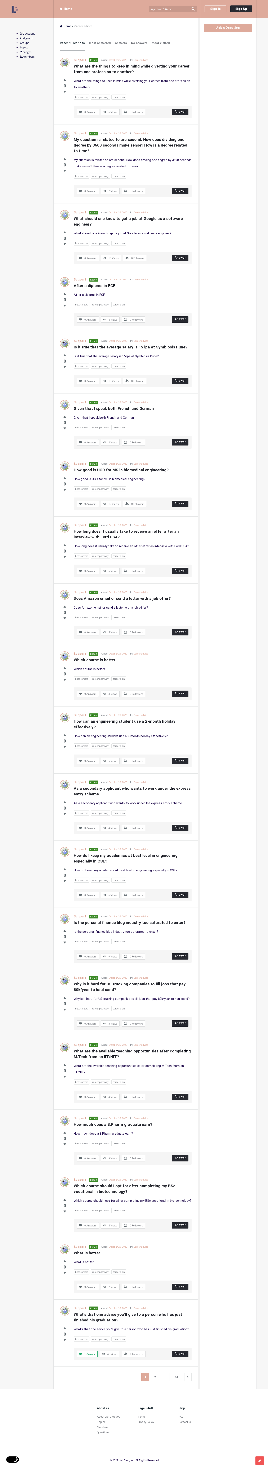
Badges (26, 52)
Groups (24, 43)
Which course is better (94, 659)
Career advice (141, 59)
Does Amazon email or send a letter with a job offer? (122, 598)
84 (176, 1377)
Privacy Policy (146, 1422)
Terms (142, 1416)
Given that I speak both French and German (114, 408)
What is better (87, 1253)
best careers (81, 97)
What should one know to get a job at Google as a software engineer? (129, 221)
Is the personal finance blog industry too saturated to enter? (130, 922)
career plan (119, 97)
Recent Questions (72, 43)
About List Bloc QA (108, 1416)
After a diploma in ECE (94, 285)
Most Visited (161, 43)
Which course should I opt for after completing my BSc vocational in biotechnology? (125, 1188)
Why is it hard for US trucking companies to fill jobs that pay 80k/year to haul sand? (130, 987)
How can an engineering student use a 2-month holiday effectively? (125, 724)
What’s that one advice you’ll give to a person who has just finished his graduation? (128, 1317)
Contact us (185, 1422)
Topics (24, 47)
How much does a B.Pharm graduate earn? (113, 1124)
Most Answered (100, 43)
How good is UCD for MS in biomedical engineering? (121, 470)
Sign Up (241, 8)
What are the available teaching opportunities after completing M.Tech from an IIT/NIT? (133, 1054)
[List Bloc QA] (33, 9)
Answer (180, 111)
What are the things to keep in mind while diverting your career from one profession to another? (132, 69)
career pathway (100, 97)
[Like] (64, 79)
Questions (28, 33)
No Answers (139, 43)
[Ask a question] (259, 1460)
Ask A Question (228, 27)
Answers (121, 43)
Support (80, 60)
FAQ (181, 1416)
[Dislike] (64, 91)
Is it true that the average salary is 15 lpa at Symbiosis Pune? (130, 347)
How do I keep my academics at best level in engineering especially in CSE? (126, 858)
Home (68, 8)
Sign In (215, 8)
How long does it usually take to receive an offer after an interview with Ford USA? (127, 534)
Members (29, 56)
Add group (26, 38)
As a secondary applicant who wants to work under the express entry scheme (133, 791)
